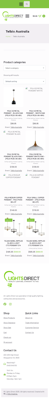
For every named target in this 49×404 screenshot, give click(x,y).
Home (8, 36)
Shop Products (9, 318)
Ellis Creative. (12, 394)
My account (8, 342)
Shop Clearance (9, 323)
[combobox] (25, 68)
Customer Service (32, 327)
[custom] (5, 304)
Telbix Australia (16, 127)
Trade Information (32, 323)
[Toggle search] (27, 4)
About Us (28, 318)
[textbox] (23, 68)
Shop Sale (7, 327)
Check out (7, 337)
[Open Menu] (21, 4)
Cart (5, 332)
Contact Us (29, 332)
